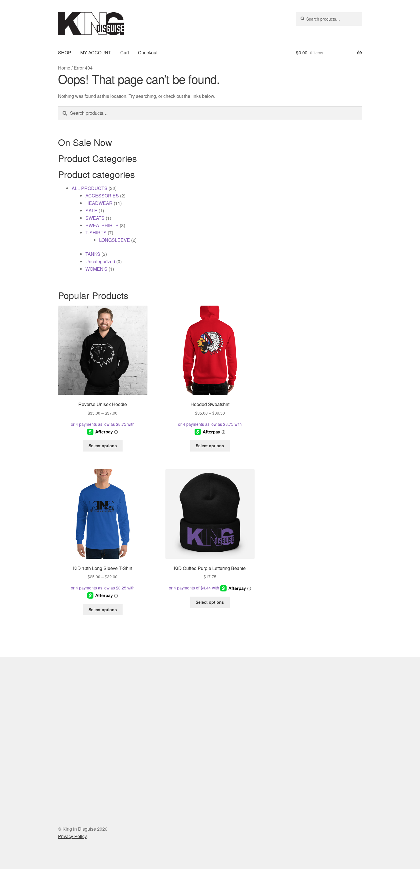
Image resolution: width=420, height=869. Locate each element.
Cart (124, 52)
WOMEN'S (96, 269)
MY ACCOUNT (95, 52)
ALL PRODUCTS (89, 188)
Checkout (147, 52)
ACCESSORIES (102, 195)
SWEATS (95, 218)
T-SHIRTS (96, 232)
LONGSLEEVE (114, 240)
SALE (91, 210)
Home (64, 67)
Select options (103, 445)
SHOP (64, 52)
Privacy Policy (72, 836)
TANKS (92, 254)
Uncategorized (100, 261)
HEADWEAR (99, 203)
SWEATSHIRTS (102, 225)
